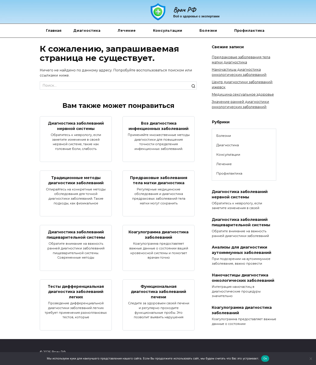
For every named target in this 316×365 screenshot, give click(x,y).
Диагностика (86, 31)
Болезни (208, 31)
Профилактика (249, 31)
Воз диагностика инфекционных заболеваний (159, 126)
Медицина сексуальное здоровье (243, 94)
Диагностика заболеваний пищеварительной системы (76, 235)
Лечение (127, 31)
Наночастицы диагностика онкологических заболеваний (243, 278)
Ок (265, 358)
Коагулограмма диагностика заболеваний (159, 235)
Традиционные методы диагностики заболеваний (76, 180)
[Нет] (310, 358)
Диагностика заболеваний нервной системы (76, 126)
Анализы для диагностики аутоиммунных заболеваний (241, 250)
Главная (53, 31)
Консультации (167, 31)
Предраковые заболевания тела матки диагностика (158, 180)
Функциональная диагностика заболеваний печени (158, 291)
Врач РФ (184, 9)
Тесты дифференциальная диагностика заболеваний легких (76, 291)
